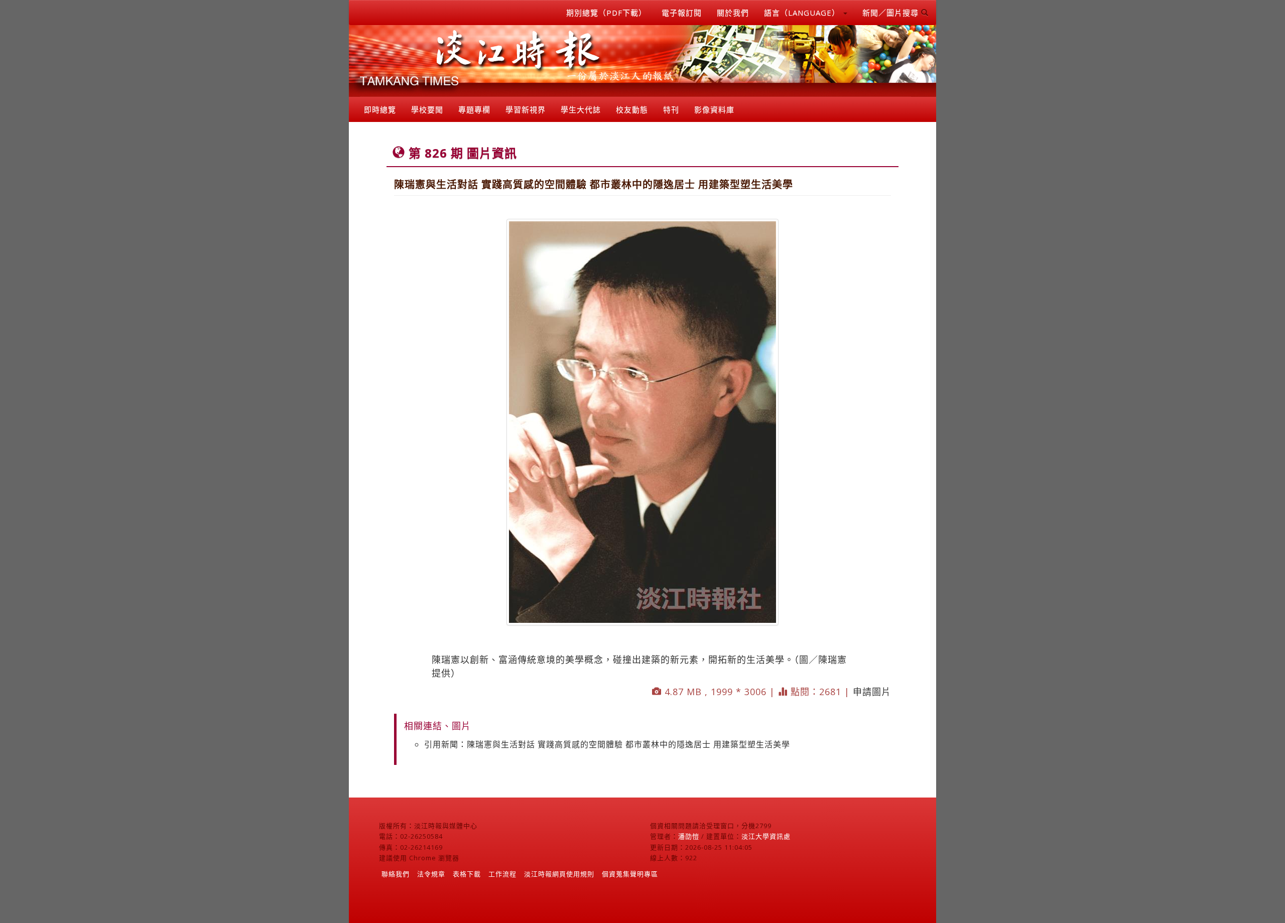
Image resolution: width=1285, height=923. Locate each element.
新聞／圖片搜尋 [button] (891, 13)
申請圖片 (872, 692)
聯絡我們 (395, 873)
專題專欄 (474, 109)
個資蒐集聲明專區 (630, 873)
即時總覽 (380, 109)
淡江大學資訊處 (766, 836)
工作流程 (502, 873)
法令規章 (431, 873)
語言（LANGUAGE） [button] (803, 13)
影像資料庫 (714, 109)
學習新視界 (525, 109)
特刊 (671, 109)
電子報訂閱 (682, 13)
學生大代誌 (581, 109)
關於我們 (733, 13)
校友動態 (632, 109)
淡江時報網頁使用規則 (559, 873)
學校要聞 (427, 109)
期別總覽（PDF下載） (606, 13)
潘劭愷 (688, 836)
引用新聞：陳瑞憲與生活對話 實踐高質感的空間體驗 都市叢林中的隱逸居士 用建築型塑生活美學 (607, 744)
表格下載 (467, 873)
